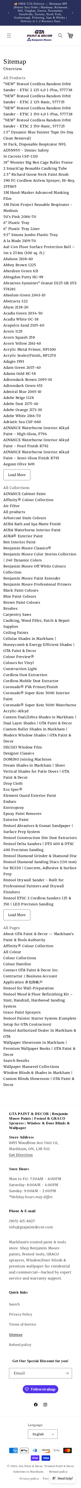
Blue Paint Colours (19, 596)
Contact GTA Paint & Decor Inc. (31, 970)
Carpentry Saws (17, 614)
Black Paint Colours (20, 590)
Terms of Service (22, 1324)
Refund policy (20, 1345)
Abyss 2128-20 (16, 307)
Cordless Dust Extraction (25, 675)
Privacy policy (29, 1478)
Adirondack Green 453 (23, 386)
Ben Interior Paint (19, 542)
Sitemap (15, 1335)
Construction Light (20, 669)
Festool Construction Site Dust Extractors (40, 838)
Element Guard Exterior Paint (29, 795)
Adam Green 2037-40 (22, 367)
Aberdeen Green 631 (20, 271)
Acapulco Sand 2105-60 (24, 325)
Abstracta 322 (15, 301)
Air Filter (11, 506)
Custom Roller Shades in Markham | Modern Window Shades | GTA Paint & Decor (37, 735)
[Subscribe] (67, 1373)
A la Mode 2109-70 (19, 241)
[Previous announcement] (8, 13)
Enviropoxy (13, 807)
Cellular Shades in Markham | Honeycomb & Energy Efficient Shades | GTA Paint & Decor (38, 645)
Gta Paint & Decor (31, 1466)
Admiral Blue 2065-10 (22, 392)
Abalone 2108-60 (18, 259)
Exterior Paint (16, 820)
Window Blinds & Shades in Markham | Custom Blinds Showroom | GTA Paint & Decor (38, 1079)
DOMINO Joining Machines (27, 759)
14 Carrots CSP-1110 (20, 156)
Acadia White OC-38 (21, 319)
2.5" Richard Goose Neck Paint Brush (36, 174)
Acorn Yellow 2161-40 (22, 343)
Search (14, 1304)
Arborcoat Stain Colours (24, 518)
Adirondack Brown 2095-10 (27, 379)
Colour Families (17, 964)
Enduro (9, 801)
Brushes (10, 608)
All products (14, 512)
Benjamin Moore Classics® (27, 548)
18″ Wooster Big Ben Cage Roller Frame (38, 162)
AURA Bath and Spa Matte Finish (32, 524)
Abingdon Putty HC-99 (23, 277)
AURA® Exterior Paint (23, 536)
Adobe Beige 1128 (18, 398)
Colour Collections (19, 958)
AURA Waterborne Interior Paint (32, 530)
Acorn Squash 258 (19, 337)
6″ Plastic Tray (16, 223)
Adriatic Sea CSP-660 (22, 422)
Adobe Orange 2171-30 (22, 410)
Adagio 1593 (13, 361)
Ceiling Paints (15, 632)
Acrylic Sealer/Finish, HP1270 (29, 355)
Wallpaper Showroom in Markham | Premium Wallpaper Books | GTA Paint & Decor (39, 1048)
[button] (9, 35)
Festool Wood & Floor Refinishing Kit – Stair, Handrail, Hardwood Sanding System (38, 1000)
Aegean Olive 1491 (19, 464)
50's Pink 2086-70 (19, 217)
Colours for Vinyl (18, 663)
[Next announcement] (73, 13)
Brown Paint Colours (21, 602)
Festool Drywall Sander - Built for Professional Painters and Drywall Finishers (33, 886)
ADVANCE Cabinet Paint (24, 494)
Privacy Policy (20, 1314)
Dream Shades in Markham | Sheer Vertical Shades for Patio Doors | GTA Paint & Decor (36, 771)
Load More (17, 475)
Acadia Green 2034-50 (23, 313)
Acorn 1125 (13, 331)
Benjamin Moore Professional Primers (37, 584)
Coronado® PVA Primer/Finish (30, 687)
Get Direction (21, 1155)
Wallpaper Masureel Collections (31, 1066)
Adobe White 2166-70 (22, 416)
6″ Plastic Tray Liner (21, 229)
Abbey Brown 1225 (19, 265)
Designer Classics (18, 753)
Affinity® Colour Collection (28, 500)
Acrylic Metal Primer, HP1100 (29, 349)
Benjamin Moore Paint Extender (32, 578)
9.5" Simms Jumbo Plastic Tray (30, 235)
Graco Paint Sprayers (22, 1012)
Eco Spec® (12, 789)
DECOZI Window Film (22, 747)
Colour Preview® (18, 657)
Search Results (16, 1060)
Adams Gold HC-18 (19, 373)
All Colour (12, 952)
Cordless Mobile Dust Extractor (31, 681)
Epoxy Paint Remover (22, 813)
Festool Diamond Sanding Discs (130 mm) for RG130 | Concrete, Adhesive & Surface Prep (40, 868)
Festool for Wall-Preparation (28, 988)
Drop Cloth (13, 783)
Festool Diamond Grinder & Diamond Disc (40, 856)
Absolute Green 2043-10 (24, 295)
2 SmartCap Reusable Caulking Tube (35, 168)
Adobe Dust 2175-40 (20, 404)
